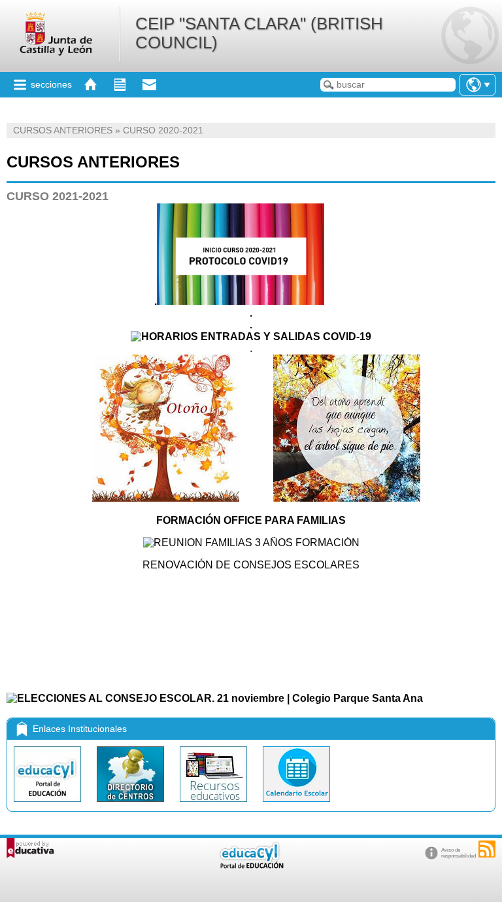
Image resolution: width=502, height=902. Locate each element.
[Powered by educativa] (30, 848)
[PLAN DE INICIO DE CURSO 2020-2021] (240, 301)
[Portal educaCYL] (48, 804)
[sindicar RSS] (486, 849)
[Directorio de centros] (131, 804)
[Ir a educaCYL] (251, 865)
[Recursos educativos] (214, 804)
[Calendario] (296, 804)
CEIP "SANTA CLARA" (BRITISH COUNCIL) (259, 33)
